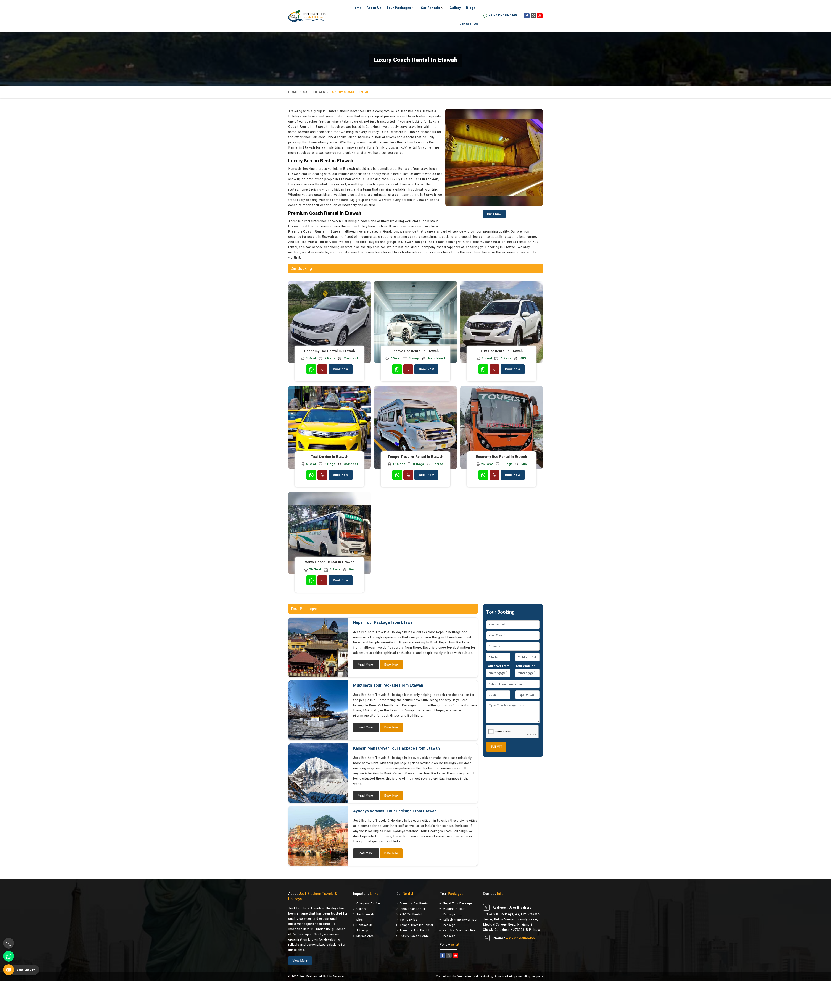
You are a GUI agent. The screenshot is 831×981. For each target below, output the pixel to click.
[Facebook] (527, 15)
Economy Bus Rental (414, 930)
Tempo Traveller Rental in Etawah (415, 457)
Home (356, 8)
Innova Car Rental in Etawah (415, 351)
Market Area (365, 936)
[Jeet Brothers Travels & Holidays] (307, 16)
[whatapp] (311, 369)
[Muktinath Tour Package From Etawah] (318, 710)
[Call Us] (322, 369)
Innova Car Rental (412, 909)
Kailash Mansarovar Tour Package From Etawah (396, 748)
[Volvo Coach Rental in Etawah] (329, 533)
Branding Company (530, 976)
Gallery (455, 8)
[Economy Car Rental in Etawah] (329, 322)
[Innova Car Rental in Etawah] (415, 322)
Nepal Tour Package (457, 903)
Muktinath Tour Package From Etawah (388, 685)
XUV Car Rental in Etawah (501, 351)
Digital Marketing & (506, 976)
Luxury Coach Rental (415, 936)
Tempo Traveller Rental (416, 925)
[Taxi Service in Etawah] (329, 427)
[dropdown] (413, 8)
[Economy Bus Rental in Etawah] (501, 427)
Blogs (470, 8)
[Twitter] (533, 15)
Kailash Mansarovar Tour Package (460, 922)
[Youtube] (540, 15)
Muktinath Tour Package (454, 911)
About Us (374, 8)
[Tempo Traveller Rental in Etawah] (415, 427)
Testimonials (365, 914)
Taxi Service (408, 920)
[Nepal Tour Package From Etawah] (318, 647)
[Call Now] (8, 943)
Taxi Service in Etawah (329, 457)
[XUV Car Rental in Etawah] (501, 322)
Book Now (340, 369)
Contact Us (468, 24)
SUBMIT (496, 746)
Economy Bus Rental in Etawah (501, 457)
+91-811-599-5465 (502, 15)
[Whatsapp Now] (8, 956)
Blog (359, 920)
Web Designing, (483, 976)
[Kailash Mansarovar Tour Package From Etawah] (318, 773)
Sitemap (362, 930)
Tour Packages (399, 8)
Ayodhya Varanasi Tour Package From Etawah (394, 811)
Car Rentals (430, 8)
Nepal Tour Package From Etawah (384, 622)
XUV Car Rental (411, 914)
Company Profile (368, 903)
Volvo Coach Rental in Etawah (329, 562)
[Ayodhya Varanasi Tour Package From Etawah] (318, 836)
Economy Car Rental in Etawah (329, 351)
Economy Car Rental (414, 903)
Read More (365, 664)
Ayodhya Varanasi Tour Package (459, 933)
